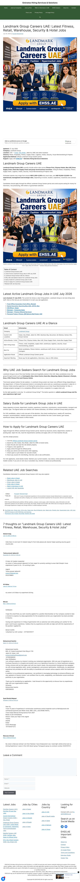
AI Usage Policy (50, 12)
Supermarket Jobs (64, 510)
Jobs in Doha (26, 826)
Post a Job (29, 12)
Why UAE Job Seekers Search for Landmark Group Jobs (21, 277)
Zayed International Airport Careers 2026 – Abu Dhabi (10, 818)
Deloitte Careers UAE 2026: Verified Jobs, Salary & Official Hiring (10, 835)
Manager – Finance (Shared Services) (19, 312)
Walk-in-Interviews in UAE (42, 8)
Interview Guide (66, 855)
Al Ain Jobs (24, 510)
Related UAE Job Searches (12, 284)
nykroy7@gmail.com (12, 573)
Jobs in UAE (45, 812)
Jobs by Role (28, 8)
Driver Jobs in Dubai (13, 482)
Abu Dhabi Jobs (9, 510)
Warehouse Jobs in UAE (14, 480)
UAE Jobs (72, 510)
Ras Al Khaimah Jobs (39, 510)
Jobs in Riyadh (27, 822)
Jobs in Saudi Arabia (48, 816)
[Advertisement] (40, 125)
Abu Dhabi (22, 152)
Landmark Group (24, 331)
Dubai (16, 152)
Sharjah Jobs (55, 510)
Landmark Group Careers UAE (13, 271)
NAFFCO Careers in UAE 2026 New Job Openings (18, 512)
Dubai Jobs (30, 510)
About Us (65, 8)
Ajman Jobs (17, 510)
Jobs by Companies (16, 8)
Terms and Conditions (68, 852)
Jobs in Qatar (46, 820)
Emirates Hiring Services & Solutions (40, 3)
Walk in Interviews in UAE (15, 486)
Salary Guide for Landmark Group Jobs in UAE (18, 279)
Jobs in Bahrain (46, 825)
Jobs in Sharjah (27, 818)
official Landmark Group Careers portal (25, 441)
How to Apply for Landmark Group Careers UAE (18, 282)
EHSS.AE (19, 158)
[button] (40, 17)
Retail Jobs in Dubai (13, 478)
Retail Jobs (49, 510)
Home (6, 8)
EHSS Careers (56, 8)
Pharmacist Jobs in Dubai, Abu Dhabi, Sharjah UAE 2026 (20, 513)
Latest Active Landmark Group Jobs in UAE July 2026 (20, 273)
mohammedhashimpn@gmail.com (16, 655)
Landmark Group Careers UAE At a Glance (17, 275)
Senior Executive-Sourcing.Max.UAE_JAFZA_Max (23, 306)
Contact (74, 8)
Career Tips (64, 858)
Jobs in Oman (46, 829)
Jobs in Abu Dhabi (28, 813)
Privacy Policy (38, 12)
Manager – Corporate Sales (16, 310)
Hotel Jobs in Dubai (13, 484)
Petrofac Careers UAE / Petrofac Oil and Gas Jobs (10, 811)
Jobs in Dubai (26, 809)
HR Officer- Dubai (13, 308)
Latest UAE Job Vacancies (15, 488)
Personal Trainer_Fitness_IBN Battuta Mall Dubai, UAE (24, 314)
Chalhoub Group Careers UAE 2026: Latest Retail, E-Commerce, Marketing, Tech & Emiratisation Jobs (11, 826)
